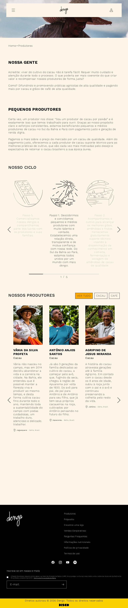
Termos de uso (72, 553)
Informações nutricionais (77, 542)
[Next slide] (119, 229)
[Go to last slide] (9, 229)
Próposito (69, 519)
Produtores (70, 513)
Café (114, 295)
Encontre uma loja (74, 525)
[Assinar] (62, 584)
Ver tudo (84, 295)
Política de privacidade (76, 547)
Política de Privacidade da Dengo (45, 578)
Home (12, 45)
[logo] (64, 605)
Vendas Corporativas (75, 530)
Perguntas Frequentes (75, 536)
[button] (13, 10)
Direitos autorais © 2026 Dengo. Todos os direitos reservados (64, 600)
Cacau (101, 295)
